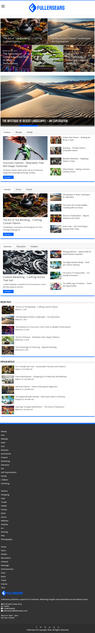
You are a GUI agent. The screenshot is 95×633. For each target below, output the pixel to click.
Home (18, 189)
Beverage (5, 565)
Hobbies (34, 246)
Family (29, 189)
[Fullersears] (47, 7)
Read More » (8, 177)
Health (30, 132)
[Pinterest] (45, 627)
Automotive (6, 454)
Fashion (7, 132)
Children (4, 480)
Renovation (6, 558)
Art (2, 528)
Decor (3, 550)
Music (3, 576)
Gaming (4, 532)
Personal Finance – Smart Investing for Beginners (36, 387)
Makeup (4, 439)
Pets (3, 536)
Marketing (5, 461)
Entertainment (7, 569)
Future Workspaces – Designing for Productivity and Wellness (41, 376)
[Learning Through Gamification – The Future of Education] (8, 410)
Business (8, 246)
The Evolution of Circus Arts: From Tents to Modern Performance (43, 327)
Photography (6, 539)
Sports (4, 517)
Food (3, 573)
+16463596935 (9, 608)
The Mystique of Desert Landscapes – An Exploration (35, 121)
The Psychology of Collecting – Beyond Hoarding (77, 60)
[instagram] (58, 627)
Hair (3, 435)
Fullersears (31, 630)
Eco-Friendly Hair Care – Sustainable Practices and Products (40, 366)
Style (3, 498)
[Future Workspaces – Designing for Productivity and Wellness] (8, 379)
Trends (4, 502)
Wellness (4, 521)
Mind (3, 513)
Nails (3, 442)
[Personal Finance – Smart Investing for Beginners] (8, 390)
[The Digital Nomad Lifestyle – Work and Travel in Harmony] (8, 400)
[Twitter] (41, 627)
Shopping (5, 495)
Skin (3, 446)
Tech (3, 588)
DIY (2, 469)
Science (4, 584)
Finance (4, 457)
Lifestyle (7, 189)
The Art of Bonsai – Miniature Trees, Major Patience (47, 62)
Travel (3, 580)
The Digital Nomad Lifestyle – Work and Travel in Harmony (40, 397)
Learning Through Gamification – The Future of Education (39, 407)
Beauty (19, 132)
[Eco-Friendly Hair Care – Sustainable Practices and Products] (8, 369)
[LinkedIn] (50, 627)
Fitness (4, 509)
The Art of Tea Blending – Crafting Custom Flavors (36, 307)
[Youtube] (54, 627)
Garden (4, 554)
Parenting (5, 483)
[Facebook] (36, 627)
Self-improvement (8, 472)
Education (21, 246)
